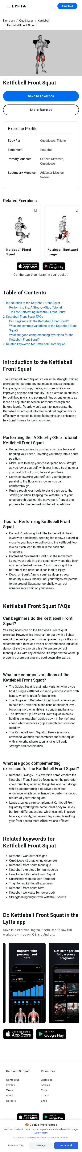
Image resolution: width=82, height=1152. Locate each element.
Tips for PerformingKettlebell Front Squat (37, 312)
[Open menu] (8, 6)
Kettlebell (44, 20)
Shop (44, 1100)
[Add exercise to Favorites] (35, 210)
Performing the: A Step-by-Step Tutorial (35, 307)
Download (67, 6)
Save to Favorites (41, 96)
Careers (11, 1100)
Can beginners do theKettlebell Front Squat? (39, 321)
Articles (45, 1084)
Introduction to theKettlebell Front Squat (33, 303)
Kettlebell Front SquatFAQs (24, 316)
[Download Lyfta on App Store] (28, 266)
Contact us (12, 1079)
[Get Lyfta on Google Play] (51, 1034)
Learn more (41, 1132)
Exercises (9, 20)
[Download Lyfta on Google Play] (54, 266)
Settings (41, 1145)
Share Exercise (41, 110)
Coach (45, 1095)
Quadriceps (26, 20)
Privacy (10, 1084)
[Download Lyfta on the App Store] (18, 1034)
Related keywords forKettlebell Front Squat (35, 344)
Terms (10, 1090)
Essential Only (15, 1145)
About (9, 1095)
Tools (44, 1090)
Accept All (66, 1145)
